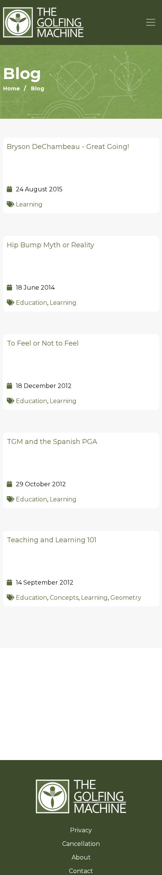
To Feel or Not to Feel (43, 343)
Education (31, 302)
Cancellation (81, 843)
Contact (81, 871)
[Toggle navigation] (150, 22)
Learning (29, 204)
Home (11, 88)
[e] (81, 796)
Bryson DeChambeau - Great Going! (68, 147)
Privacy (81, 830)
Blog (37, 88)
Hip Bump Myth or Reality (50, 245)
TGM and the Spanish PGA (52, 442)
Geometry (125, 597)
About (81, 857)
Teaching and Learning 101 (51, 540)
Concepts (64, 597)
